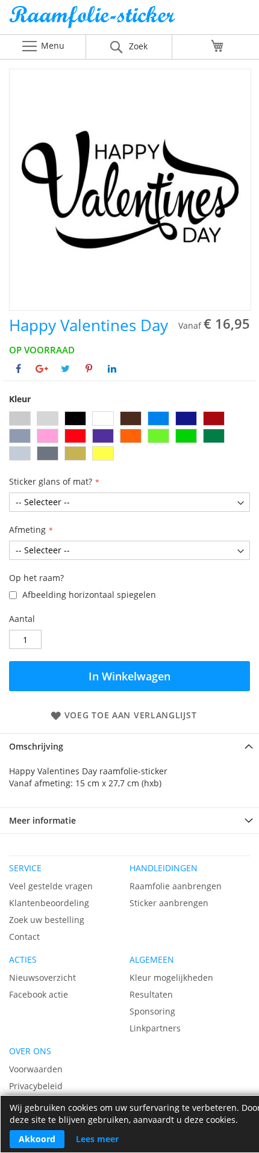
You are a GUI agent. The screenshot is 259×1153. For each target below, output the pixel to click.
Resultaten (151, 994)
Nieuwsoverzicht (42, 977)
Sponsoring (152, 1011)
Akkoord (37, 1139)
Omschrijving (36, 746)
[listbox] (129, 437)
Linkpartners (155, 1028)
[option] (20, 418)
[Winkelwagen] (217, 45)
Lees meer (97, 1139)
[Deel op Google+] (42, 368)
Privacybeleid (36, 1086)
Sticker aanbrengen (169, 903)
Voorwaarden (36, 1069)
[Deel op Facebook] (18, 368)
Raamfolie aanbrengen (176, 886)
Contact (24, 936)
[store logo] (129, 20)
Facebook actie (38, 994)
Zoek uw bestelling (46, 919)
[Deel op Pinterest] (89, 368)
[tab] (129, 746)
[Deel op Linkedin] (112, 368)
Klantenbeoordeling (49, 903)
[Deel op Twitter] (65, 368)
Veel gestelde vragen (51, 886)
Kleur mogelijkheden (171, 977)
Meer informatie (42, 820)
